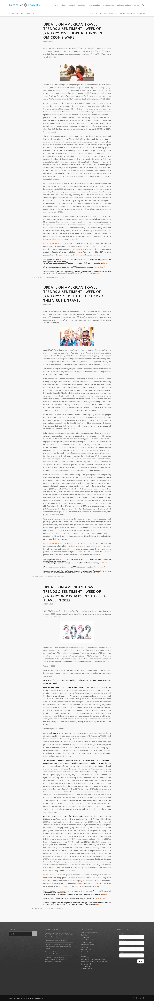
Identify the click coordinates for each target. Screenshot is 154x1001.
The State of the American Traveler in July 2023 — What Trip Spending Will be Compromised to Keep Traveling (58, 946)
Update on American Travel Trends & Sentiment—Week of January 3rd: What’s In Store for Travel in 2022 (75, 594)
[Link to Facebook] (143, 998)
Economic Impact (86, 942)
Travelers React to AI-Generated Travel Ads (56, 940)
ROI (82, 954)
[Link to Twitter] (133, 998)
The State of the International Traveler (94, 961)
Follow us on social (51, 243)
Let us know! (99, 267)
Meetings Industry (87, 949)
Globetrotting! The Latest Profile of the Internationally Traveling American (55, 953)
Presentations (86, 952)
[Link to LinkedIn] (140, 998)
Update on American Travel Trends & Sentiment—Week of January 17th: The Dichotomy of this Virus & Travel (75, 294)
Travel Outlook (86, 964)
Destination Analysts (56, 277)
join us (79, 252)
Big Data (84, 935)
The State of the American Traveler (93, 959)
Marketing (84, 947)
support (63, 259)
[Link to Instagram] (136, 998)
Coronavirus (48, 41)
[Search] (143, 5)
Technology (85, 957)
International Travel (87, 945)
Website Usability (87, 969)
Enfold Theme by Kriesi (37, 998)
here (68, 246)
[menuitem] (56, 5)
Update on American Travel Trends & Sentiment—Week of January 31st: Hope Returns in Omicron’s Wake (72, 31)
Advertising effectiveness (89, 933)
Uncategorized (86, 966)
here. (105, 263)
